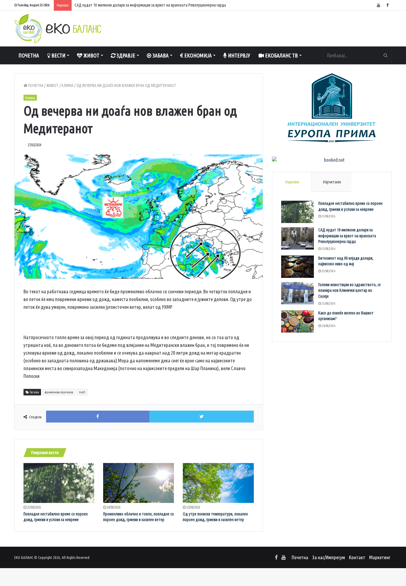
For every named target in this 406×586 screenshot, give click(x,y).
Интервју (238, 55)
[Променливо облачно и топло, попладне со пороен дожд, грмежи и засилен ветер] (138, 483)
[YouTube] (378, 5)
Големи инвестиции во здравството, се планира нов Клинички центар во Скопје (349, 290)
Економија (197, 55)
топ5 (82, 392)
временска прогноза (59, 392)
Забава (160, 55)
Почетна (28, 55)
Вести (57, 55)
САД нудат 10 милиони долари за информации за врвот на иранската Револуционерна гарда (347, 235)
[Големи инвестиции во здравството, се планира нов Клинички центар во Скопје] (297, 293)
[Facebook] (387, 5)
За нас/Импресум (328, 557)
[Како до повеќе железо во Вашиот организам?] (297, 321)
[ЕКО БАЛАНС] (57, 28)
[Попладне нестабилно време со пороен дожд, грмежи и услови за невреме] (58, 483)
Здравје (125, 55)
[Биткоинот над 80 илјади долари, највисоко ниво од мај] (297, 266)
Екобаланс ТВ (281, 55)
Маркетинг (379, 557)
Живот (90, 55)
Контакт (357, 557)
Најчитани (332, 181)
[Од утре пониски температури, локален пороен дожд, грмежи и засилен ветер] (218, 483)
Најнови (292, 181)
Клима (67, 85)
